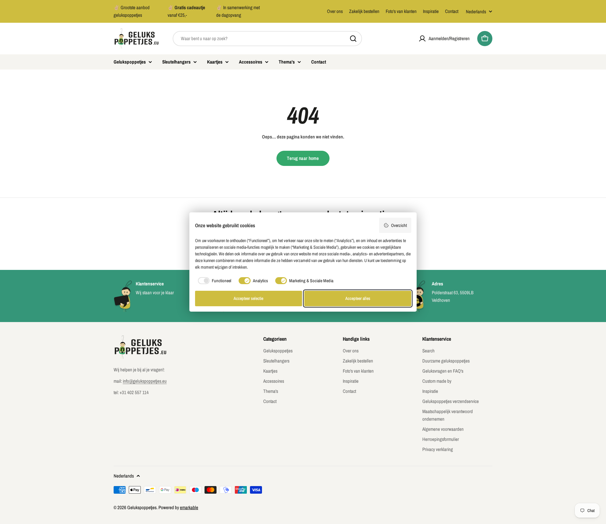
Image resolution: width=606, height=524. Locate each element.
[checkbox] (213, 280)
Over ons (335, 11)
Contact (451, 11)
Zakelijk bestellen (364, 11)
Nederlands (476, 11)
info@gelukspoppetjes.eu (145, 381)
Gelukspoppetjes (142, 507)
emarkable (189, 507)
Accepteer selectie (248, 298)
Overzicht (399, 225)
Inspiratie (431, 11)
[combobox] (267, 38)
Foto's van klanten (401, 11)
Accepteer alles (357, 298)
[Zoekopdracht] (353, 38)
